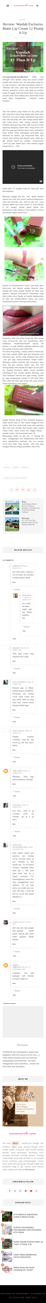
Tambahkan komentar (9, 1003)
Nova (15, 1143)
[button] (8, 6)
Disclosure (30, 1169)
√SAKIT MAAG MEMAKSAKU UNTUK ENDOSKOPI (25, 1255)
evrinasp (16, 566)
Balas (14, 582)
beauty (23, 20)
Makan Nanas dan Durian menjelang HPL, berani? (23, 1268)
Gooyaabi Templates (25, 1297)
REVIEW (15, 467)
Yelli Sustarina (19, 682)
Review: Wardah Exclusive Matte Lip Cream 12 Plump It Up (28, 1243)
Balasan (17, 589)
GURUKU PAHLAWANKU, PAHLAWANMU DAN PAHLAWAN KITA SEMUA (27, 1229)
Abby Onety (17, 771)
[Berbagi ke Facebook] (11, 490)
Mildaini (16, 648)
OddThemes (22, 1294)
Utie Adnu (17, 805)
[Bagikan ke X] (17, 490)
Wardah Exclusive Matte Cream (15, 478)
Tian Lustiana (18, 731)
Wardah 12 (25, 467)
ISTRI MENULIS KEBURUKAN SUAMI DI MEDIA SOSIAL (25, 1215)
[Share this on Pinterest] (23, 490)
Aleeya (16, 922)
